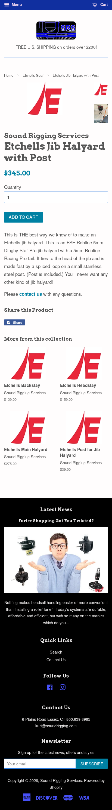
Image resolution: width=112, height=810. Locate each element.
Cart (103, 4)
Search (56, 652)
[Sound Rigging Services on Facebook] (49, 688)
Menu (16, 4)
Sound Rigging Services (61, 780)
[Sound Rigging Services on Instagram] (63, 688)
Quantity (12, 186)
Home (8, 75)
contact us (30, 294)
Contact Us (56, 659)
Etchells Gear (33, 75)
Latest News (56, 509)
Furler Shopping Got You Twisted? (56, 520)
